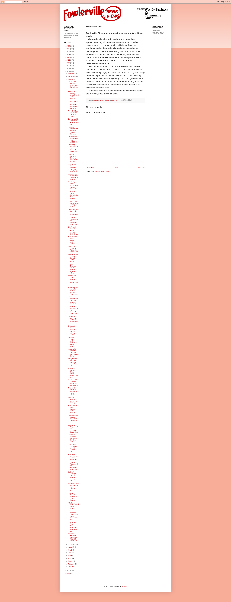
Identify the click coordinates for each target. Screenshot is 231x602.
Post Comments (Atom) (102, 171)
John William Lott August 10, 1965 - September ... (73, 456)
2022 (68, 57)
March (70, 561)
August (70, 547)
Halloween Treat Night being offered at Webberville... (73, 212)
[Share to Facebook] (129, 100)
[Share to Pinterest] (131, 100)
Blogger (124, 586)
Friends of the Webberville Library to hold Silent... (73, 139)
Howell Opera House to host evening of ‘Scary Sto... (73, 204)
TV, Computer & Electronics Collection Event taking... (73, 258)
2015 (68, 573)
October (71, 79)
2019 (68, 66)
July (69, 550)
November (71, 77)
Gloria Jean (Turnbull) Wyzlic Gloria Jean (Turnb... (73, 249)
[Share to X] (126, 100)
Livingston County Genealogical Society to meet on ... (73, 195)
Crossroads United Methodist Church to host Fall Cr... (73, 167)
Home (116, 168)
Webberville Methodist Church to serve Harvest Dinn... (73, 352)
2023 (68, 54)
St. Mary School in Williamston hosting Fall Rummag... (73, 104)
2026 (68, 46)
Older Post (141, 168)
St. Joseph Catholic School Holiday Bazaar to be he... (73, 373)
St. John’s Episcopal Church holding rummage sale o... (72, 269)
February (71, 564)
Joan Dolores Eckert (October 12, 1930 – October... (73, 240)
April (70, 558)
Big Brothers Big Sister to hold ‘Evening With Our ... (73, 121)
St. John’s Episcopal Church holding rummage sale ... (72, 476)
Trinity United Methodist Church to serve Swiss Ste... (73, 362)
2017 (68, 71)
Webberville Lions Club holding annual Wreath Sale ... (73, 280)
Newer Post (90, 168)
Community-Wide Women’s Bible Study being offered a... (73, 527)
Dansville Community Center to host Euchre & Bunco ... (73, 158)
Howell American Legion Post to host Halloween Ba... (73, 515)
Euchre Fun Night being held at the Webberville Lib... (73, 320)
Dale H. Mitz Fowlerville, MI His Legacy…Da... (72, 448)
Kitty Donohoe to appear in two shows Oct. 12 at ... (73, 505)
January (71, 567)
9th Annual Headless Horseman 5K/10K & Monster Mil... (73, 537)
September (72, 544)
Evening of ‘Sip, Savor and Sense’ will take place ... (73, 382)
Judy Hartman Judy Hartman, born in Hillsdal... (73, 409)
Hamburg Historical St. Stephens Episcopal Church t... (73, 130)
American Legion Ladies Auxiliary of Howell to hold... (72, 342)
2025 (68, 49)
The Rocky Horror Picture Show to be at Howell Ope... (73, 185)
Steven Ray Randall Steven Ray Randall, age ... (73, 85)
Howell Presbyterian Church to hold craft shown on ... (73, 300)
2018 (68, 68)
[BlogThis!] (124, 100)
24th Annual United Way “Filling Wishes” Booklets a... (73, 230)
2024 (68, 52)
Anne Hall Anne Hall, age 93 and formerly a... (72, 400)
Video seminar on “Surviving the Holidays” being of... (73, 176)
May (69, 555)
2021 (68, 60)
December (71, 74)
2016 (68, 570)
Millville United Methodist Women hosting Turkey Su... (73, 290)
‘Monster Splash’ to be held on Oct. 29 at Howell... (73, 496)
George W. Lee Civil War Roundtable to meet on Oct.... (73, 419)
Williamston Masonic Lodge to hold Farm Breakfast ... (73, 95)
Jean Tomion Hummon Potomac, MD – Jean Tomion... (73, 391)
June (70, 553)
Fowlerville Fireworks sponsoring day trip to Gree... (72, 438)
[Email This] (122, 100)
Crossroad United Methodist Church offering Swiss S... (72, 330)
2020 (68, 63)
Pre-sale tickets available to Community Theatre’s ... (73, 113)
